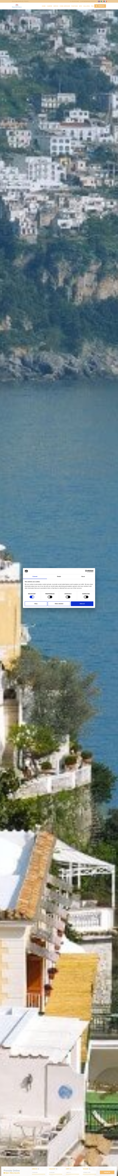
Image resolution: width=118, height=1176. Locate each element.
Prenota (101, 6)
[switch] (50, 597)
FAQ (92, 6)
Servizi (55, 6)
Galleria (86, 6)
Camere (49, 6)
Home (44, 6)
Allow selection (59, 603)
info (80, 6)
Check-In (35, 1169)
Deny (36, 603)
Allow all (82, 603)
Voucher (86, 1169)
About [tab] (83, 576)
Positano (74, 6)
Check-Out (52, 1169)
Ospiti (68, 1169)
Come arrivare (65, 6)
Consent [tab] (35, 576)
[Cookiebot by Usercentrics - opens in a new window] (86, 571)
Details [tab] (59, 576)
